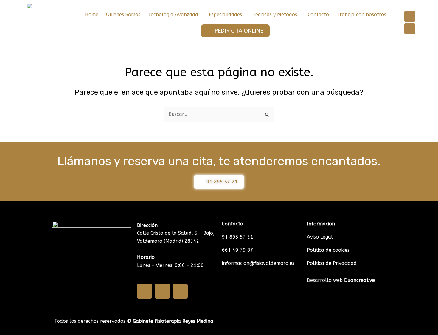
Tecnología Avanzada (173, 14)
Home (91, 14)
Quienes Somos (123, 14)
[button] (174, 14)
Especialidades (225, 14)
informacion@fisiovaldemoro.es (258, 263)
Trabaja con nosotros (361, 14)
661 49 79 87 (237, 250)
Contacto (318, 14)
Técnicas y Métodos (275, 14)
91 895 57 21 (237, 237)
